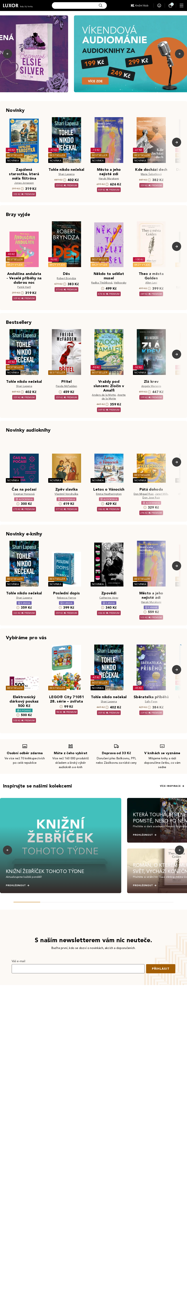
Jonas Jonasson (24, 183)
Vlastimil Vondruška (66, 494)
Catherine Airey (109, 597)
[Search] (100, 5)
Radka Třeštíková (101, 282)
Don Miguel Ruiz (144, 494)
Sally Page (151, 701)
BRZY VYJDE (15, 264)
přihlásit (160, 968)
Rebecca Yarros (66, 597)
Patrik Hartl (24, 287)
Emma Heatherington (109, 494)
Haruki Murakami (109, 178)
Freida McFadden (66, 386)
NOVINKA (13, 160)
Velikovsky (120, 282)
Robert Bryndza (66, 278)
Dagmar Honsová (24, 494)
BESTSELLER (15, 155)
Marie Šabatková (151, 174)
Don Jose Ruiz (151, 497)
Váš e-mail (18, 961)
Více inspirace (170, 786)
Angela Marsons (151, 386)
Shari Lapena (66, 174)
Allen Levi (151, 282)
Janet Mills (161, 494)
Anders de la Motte (104, 394)
